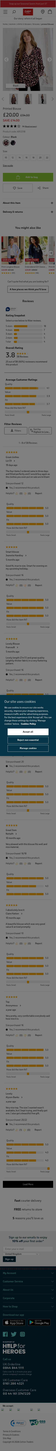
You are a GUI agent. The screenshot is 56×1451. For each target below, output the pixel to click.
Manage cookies (28, 748)
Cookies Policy (28, 724)
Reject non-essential (28, 740)
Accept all (28, 732)
